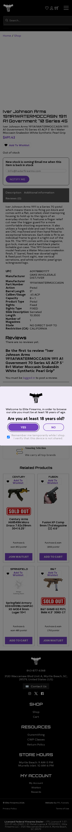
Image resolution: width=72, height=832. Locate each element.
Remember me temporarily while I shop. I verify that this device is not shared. (38, 437)
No (53, 427)
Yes (23, 427)
